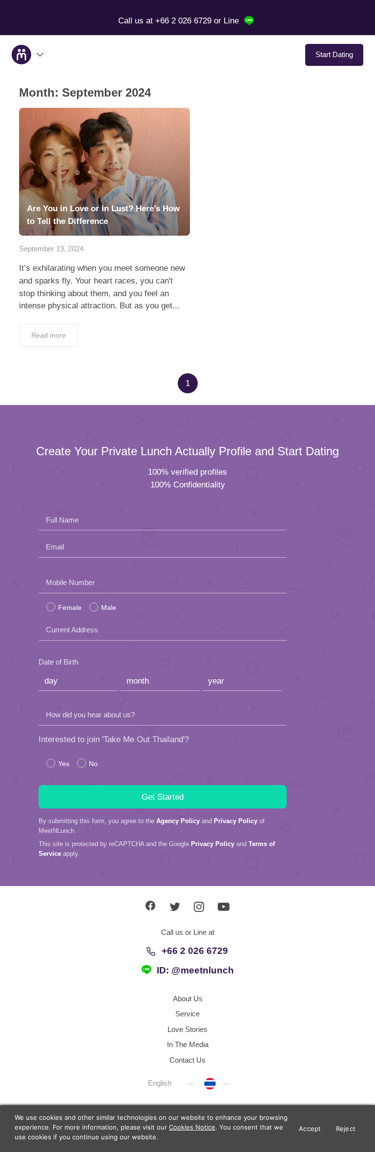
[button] (170, 1083)
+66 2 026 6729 (195, 951)
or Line (227, 20)
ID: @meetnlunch (195, 970)
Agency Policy (178, 821)
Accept (310, 1128)
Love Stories (187, 1029)
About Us (188, 998)
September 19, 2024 (51, 248)
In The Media (187, 1044)
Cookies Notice (192, 1127)
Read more (48, 335)
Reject (346, 1128)
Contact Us (187, 1060)
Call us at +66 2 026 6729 (166, 20)
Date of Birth (58, 662)
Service (187, 1014)
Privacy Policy (235, 821)
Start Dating (334, 54)
